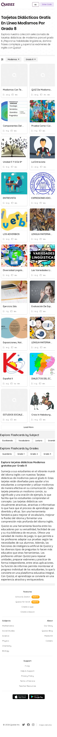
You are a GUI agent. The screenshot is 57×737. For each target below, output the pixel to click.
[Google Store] (37, 696)
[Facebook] (28, 724)
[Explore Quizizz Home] (7, 4)
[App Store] (20, 696)
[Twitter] (23, 724)
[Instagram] (33, 724)
